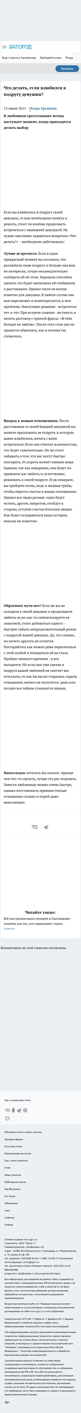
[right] (77, 58)
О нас (8, 1167)
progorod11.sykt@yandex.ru (20, 1273)
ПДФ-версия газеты (15, 1181)
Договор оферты (14, 1139)
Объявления (11, 1203)
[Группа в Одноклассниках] (13, 1110)
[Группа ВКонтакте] (7, 1110)
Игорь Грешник (43, 108)
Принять (67, 68)
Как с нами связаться (16, 1160)
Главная (9, 1224)
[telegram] (47, 827)
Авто (7, 1210)
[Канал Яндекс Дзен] (25, 1110)
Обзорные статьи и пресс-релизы (23, 1132)
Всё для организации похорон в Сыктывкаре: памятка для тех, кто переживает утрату (37, 923)
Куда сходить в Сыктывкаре (19, 57)
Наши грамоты (13, 1174)
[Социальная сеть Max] (7, 1118)
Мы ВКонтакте (12, 1189)
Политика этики (13, 1146)
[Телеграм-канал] (19, 1110)
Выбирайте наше (51, 57)
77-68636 (36, 1318)
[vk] (35, 827)
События (9, 1217)
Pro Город (10, 1196)
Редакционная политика (18, 1153)
